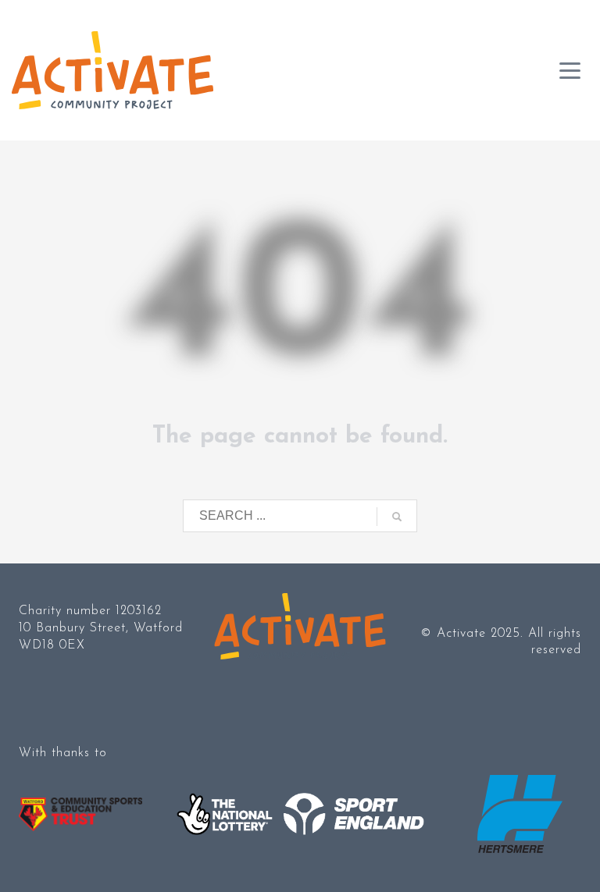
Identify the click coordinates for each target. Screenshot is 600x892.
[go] (397, 516)
